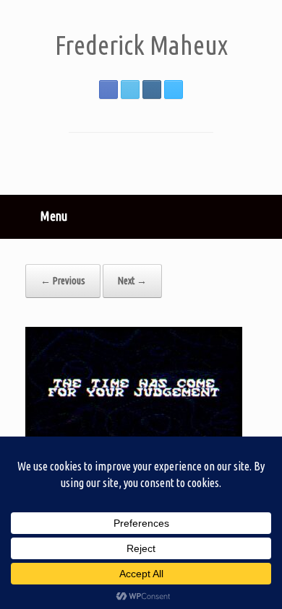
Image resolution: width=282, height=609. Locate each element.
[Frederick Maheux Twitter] (130, 89)
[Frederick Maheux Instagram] (151, 89)
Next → (132, 280)
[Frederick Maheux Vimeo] (173, 89)
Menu (53, 216)
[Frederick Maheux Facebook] (108, 89)
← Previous (62, 280)
